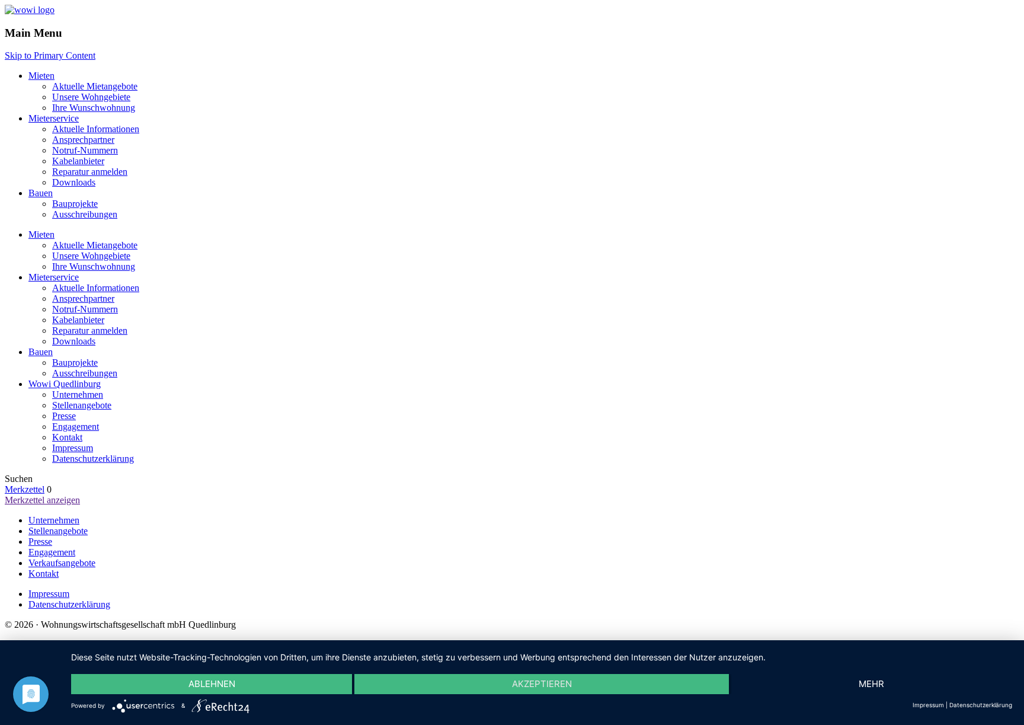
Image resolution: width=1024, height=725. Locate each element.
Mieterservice (53, 118)
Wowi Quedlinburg (64, 384)
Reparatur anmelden (89, 172)
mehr (871, 683)
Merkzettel (24, 489)
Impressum (72, 448)
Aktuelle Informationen (95, 129)
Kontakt (67, 437)
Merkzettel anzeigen (42, 500)
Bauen (40, 193)
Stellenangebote (81, 405)
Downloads (73, 182)
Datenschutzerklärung (93, 458)
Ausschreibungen (84, 214)
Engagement (75, 426)
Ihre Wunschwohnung (93, 108)
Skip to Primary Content (50, 55)
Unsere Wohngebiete (91, 97)
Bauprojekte (75, 204)
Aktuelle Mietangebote (94, 86)
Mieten (41, 76)
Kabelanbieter (78, 161)
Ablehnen (211, 683)
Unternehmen (77, 394)
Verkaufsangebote (61, 563)
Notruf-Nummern (85, 150)
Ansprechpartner (83, 140)
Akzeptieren (542, 683)
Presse (64, 416)
